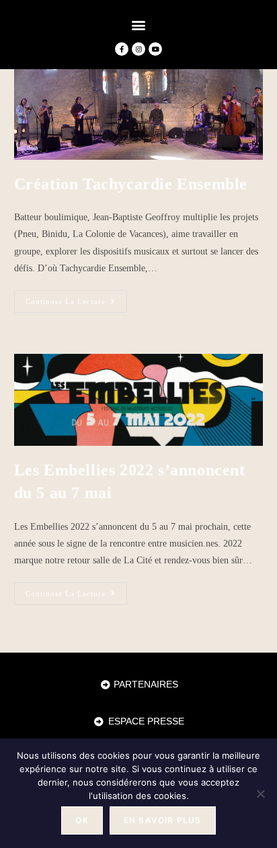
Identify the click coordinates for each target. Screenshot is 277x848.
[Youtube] (155, 49)
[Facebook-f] (121, 49)
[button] (139, 24)
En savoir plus (163, 820)
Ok (81, 820)
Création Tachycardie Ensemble (130, 184)
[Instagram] (138, 49)
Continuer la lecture (76, 297)
